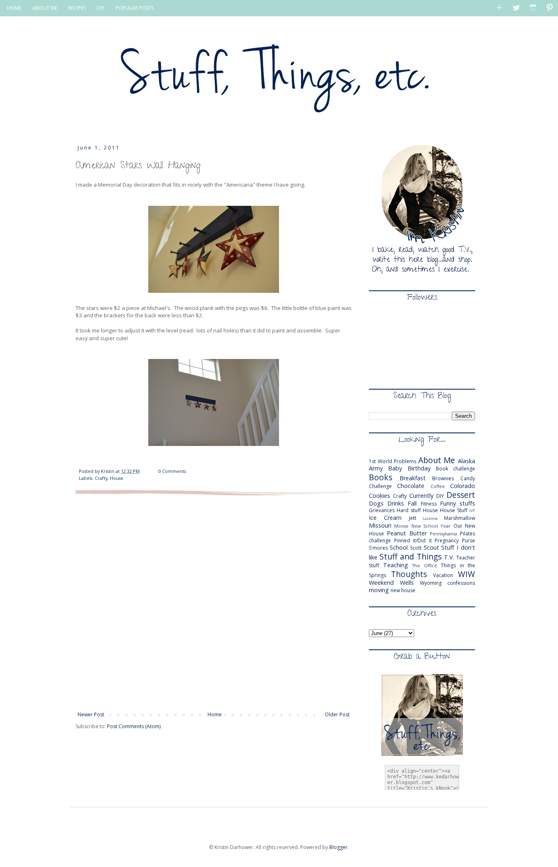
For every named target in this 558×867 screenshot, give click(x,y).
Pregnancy (447, 540)
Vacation (443, 575)
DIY (101, 7)
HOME (14, 7)
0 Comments (172, 471)
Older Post (337, 714)
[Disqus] (214, 603)
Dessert (460, 494)
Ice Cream (385, 518)
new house (403, 590)
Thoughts (409, 573)
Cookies (379, 495)
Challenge (380, 486)
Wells (407, 582)
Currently (421, 495)
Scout (431, 547)
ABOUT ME (44, 7)
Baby (395, 468)
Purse (468, 540)
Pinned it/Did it (413, 540)
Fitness (429, 503)
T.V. (449, 557)
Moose (401, 526)
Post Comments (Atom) (134, 726)
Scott (416, 547)
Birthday (419, 468)
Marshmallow (459, 518)
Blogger (338, 847)
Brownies (443, 478)
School (399, 547)
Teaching (395, 565)
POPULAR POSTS (135, 7)
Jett (412, 518)
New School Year (431, 526)
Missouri (380, 525)
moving (379, 590)
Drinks (395, 503)
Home (215, 714)
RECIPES (77, 7)
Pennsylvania (443, 533)
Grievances (382, 510)
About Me (436, 460)
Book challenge (455, 468)
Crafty (101, 478)
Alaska (466, 461)
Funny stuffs (457, 503)
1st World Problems (392, 461)
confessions (461, 582)
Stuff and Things (410, 556)
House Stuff (453, 510)
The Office (424, 565)
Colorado (462, 486)
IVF (472, 510)
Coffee (438, 486)
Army (376, 468)
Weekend (381, 582)
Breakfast (413, 478)
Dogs (376, 503)
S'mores (378, 547)
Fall (412, 503)
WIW (466, 573)
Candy (467, 478)
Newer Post (91, 714)
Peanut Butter (407, 533)
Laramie (430, 518)
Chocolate (410, 486)
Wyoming (431, 582)
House (116, 478)
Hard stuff (409, 510)
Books (380, 477)
